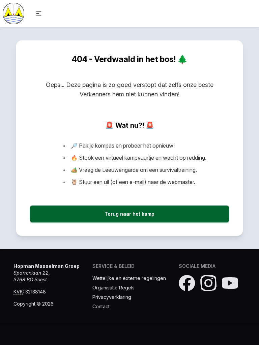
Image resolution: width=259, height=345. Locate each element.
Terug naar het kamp (129, 214)
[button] (39, 13)
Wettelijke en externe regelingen (129, 278)
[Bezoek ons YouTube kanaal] (230, 283)
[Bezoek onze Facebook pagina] (187, 283)
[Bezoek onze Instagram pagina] (208, 283)
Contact (101, 306)
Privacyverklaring (111, 297)
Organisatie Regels (113, 287)
